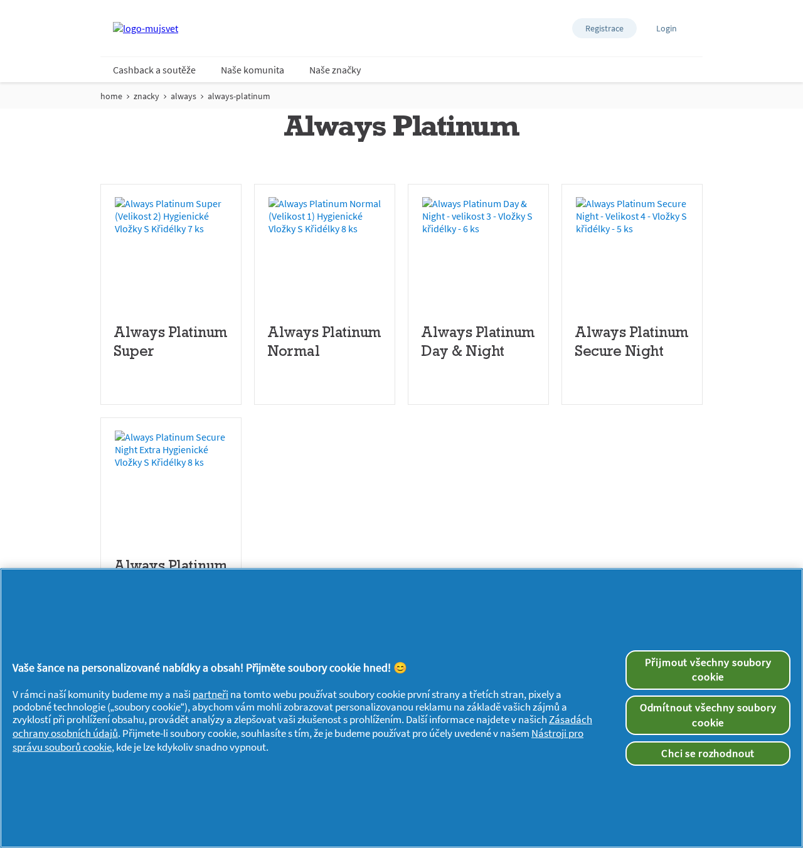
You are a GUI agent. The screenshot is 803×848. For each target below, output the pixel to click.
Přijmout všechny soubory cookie (708, 669)
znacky (146, 96)
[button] (604, 28)
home (111, 96)
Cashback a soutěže (154, 69)
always (183, 96)
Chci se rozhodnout (708, 753)
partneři (210, 694)
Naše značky (335, 69)
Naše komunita (252, 69)
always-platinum (239, 96)
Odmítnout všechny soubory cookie (708, 714)
